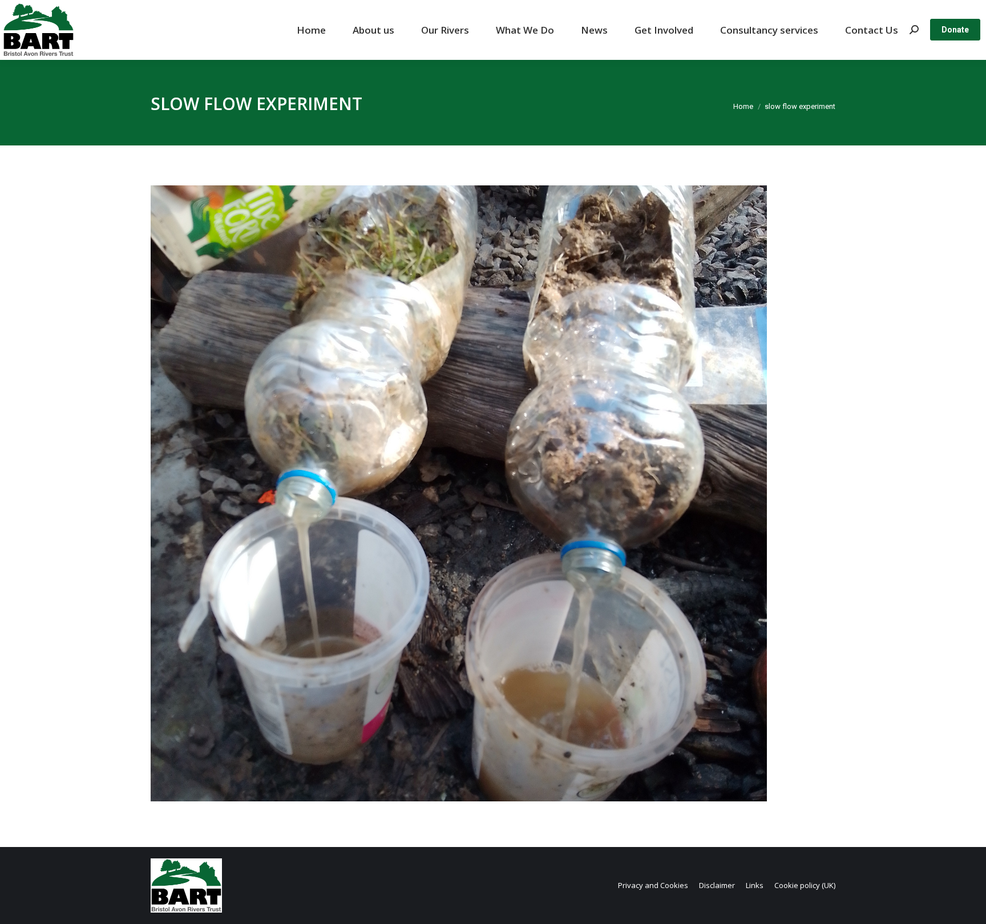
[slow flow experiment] (493, 493)
